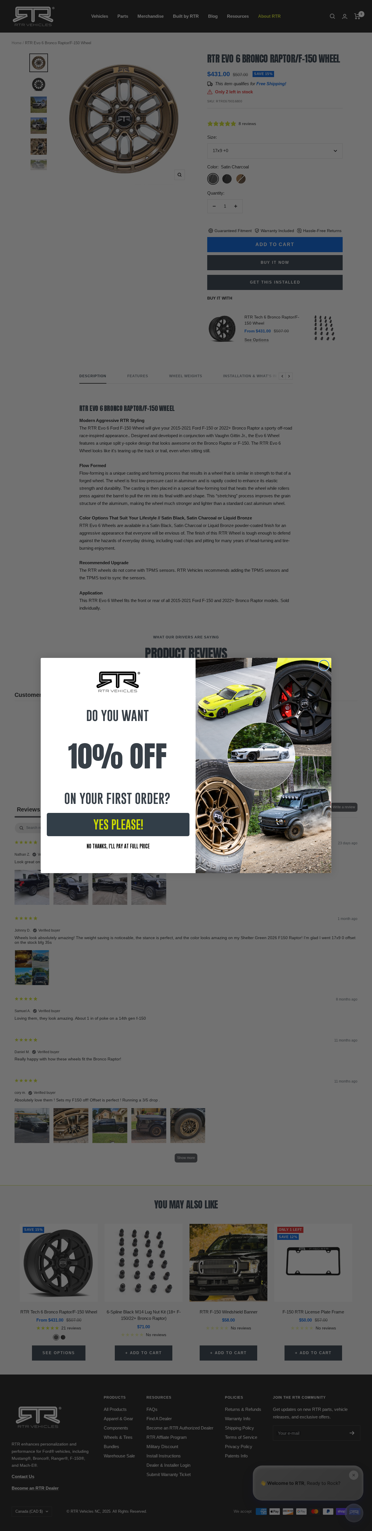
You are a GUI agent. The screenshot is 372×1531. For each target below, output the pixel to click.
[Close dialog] (324, 665)
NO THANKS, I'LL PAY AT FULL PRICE (118, 846)
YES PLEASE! (118, 824)
